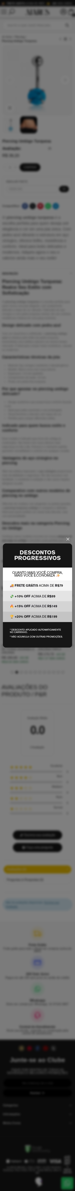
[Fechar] (68, 539)
